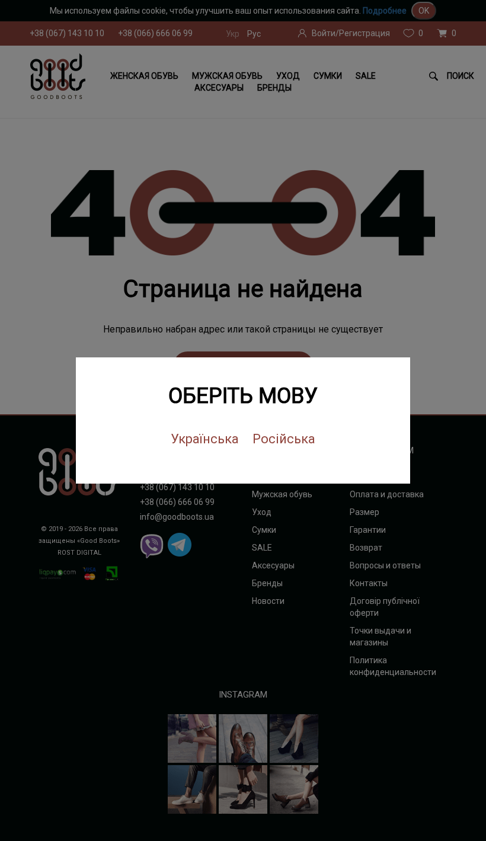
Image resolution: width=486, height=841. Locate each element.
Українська (205, 438)
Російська (283, 438)
